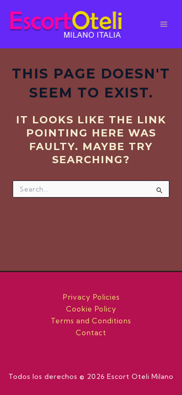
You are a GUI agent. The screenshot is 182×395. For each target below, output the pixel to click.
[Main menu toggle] (164, 24)
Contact (91, 332)
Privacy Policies (91, 296)
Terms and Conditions (91, 320)
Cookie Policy (91, 308)
